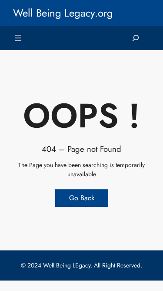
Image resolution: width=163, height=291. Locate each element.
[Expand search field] (135, 38)
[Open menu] (18, 38)
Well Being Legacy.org (63, 13)
